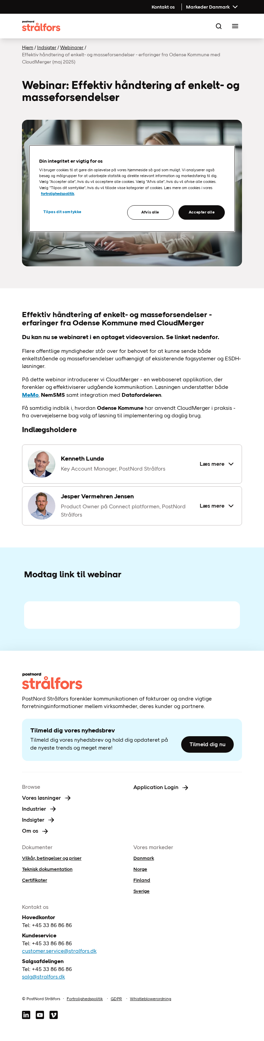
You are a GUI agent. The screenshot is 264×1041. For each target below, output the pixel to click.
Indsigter (46, 47)
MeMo (30, 395)
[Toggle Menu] (235, 26)
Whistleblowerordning (150, 998)
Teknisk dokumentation (47, 869)
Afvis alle (150, 212)
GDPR (116, 998)
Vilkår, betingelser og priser (51, 858)
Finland (141, 880)
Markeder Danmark (208, 7)
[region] (132, 188)
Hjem (27, 47)
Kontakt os (163, 7)
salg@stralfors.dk (43, 976)
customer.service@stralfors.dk (59, 951)
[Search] (219, 26)
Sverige (141, 891)
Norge (140, 869)
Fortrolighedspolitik (85, 998)
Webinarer (72, 47)
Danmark (143, 858)
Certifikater (34, 880)
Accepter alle (201, 212)
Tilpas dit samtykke (62, 211)
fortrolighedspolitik (57, 193)
